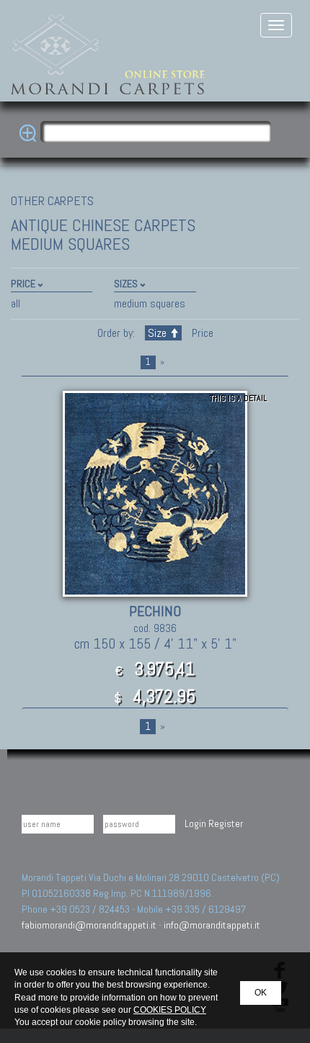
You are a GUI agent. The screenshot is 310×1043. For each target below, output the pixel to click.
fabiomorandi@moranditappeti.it (89, 924)
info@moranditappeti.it (212, 924)
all (15, 303)
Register (225, 823)
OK (260, 993)
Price (201, 332)
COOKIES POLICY (169, 1010)
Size (157, 332)
